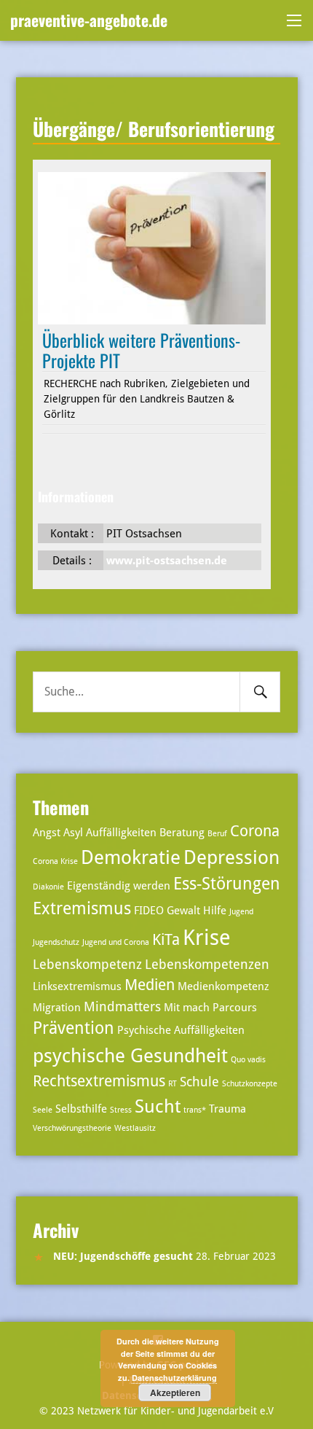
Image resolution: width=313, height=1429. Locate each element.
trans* (194, 1110)
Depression (231, 857)
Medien (149, 985)
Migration (57, 1007)
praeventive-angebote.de (88, 19)
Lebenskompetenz (87, 964)
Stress (121, 1110)
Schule (199, 1081)
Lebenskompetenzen (207, 964)
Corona (255, 831)
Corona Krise (55, 861)
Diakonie (48, 887)
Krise (207, 937)
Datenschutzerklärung (174, 1377)
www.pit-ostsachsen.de (166, 560)
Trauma (227, 1108)
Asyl (73, 832)
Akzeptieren (175, 1392)
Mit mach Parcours (210, 1007)
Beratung (182, 832)
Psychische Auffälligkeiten (181, 1030)
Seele (42, 1110)
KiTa (166, 940)
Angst (46, 832)
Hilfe (214, 910)
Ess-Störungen (226, 884)
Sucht (158, 1106)
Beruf (217, 833)
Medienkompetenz (223, 986)
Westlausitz (135, 1128)
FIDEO (149, 910)
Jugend (241, 911)
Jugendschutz (56, 942)
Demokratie (131, 857)
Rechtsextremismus (99, 1081)
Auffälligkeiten (121, 832)
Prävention (73, 1028)
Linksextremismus (77, 986)
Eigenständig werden (118, 885)
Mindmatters (122, 1006)
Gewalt (183, 910)
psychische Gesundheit (130, 1055)
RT (172, 1084)
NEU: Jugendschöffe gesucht (123, 1256)
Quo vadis (248, 1059)
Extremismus (82, 909)
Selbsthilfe (81, 1108)
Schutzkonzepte (249, 1084)
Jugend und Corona (115, 942)
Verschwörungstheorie (72, 1128)
